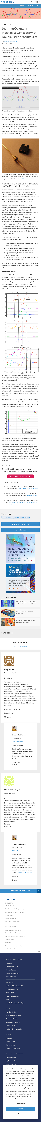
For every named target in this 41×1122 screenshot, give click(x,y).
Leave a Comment (20, 530)
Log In (22, 6)
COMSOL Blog (7, 24)
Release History (11, 977)
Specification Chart (12, 966)
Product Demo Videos (13, 989)
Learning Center (11, 1012)
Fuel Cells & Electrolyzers (12, 921)
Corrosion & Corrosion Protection (15, 912)
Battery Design (9, 905)
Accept (20, 1108)
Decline (20, 1114)
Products (9, 963)
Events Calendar (11, 1045)
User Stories (10, 993)
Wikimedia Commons (28, 179)
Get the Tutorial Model (20, 476)
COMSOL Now (10, 926)
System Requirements (13, 973)
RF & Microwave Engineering (13, 946)
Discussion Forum (11, 1019)
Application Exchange (13, 1022)
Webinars (9, 1038)
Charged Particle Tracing (12, 933)
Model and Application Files (15, 986)
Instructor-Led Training (13, 1015)
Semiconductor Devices (22, 517)
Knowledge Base (11, 1064)
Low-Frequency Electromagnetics (15, 936)
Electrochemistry (10, 915)
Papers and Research (12, 996)
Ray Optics (8, 942)
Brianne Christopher (11, 41)
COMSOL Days (10, 1041)
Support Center (11, 1057)
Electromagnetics (7, 517)
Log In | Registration (20, 646)
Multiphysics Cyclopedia (14, 1029)
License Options (11, 970)
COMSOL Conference (13, 1048)
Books (8, 999)
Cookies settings (20, 1104)
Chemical (9, 903)
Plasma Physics (9, 939)
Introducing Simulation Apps (15, 1003)
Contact (30, 6)
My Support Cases (11, 1061)
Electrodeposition (10, 918)
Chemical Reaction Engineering (14, 909)
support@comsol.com (24, 872)
